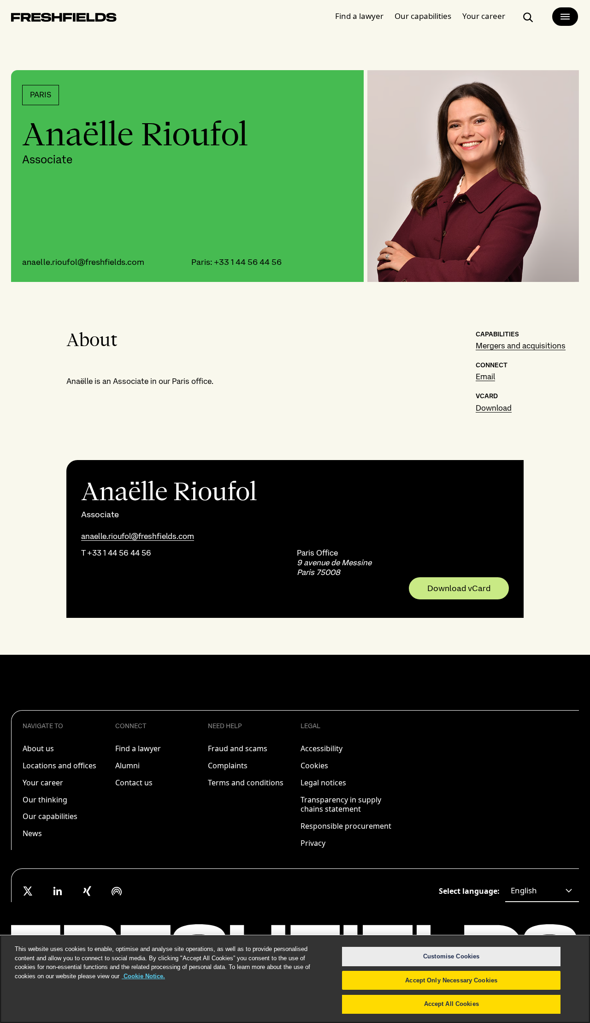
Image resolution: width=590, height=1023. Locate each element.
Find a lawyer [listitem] (138, 748)
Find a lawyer (359, 16)
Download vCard (458, 588)
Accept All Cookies (451, 1003)
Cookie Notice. (143, 976)
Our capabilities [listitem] (50, 816)
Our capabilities (423, 16)
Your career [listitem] (43, 783)
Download (494, 408)
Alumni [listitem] (127, 765)
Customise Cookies (451, 956)
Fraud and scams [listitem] (237, 748)
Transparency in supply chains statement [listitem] (341, 804)
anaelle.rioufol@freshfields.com (83, 262)
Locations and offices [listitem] (59, 765)
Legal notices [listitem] (323, 783)
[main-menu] (565, 16)
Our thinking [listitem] (45, 800)
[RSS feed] (116, 891)
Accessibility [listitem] (321, 748)
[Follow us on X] (28, 891)
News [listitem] (32, 833)
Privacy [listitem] (313, 843)
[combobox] (542, 891)
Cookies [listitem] (314, 765)
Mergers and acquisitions (521, 345)
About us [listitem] (38, 748)
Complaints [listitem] (228, 765)
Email (485, 376)
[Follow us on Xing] (87, 891)
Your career (483, 16)
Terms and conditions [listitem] (245, 783)
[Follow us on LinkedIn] (57, 891)
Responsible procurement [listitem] (346, 826)
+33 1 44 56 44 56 (248, 262)
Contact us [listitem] (134, 783)
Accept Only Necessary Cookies (451, 980)
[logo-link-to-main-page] (64, 19)
